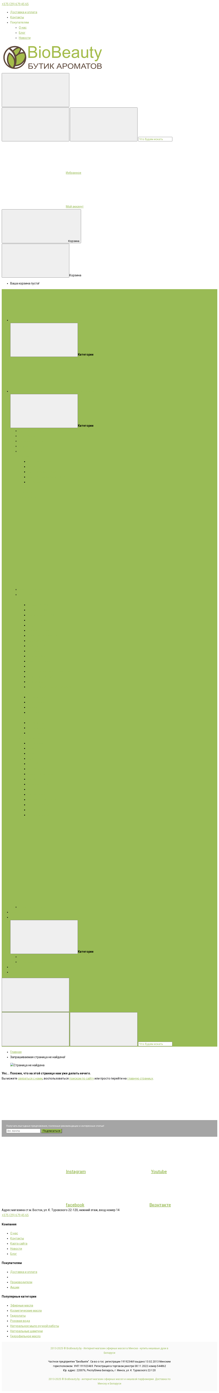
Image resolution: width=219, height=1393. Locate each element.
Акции (14, 917)
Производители (21, 1282)
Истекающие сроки (32, 962)
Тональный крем (39, 794)
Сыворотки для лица (42, 615)
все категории (84, 391)
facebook (75, 1204)
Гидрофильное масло (25, 1336)
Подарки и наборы (32, 430)
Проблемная (36, 482)
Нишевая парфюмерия (35, 589)
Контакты (17, 17)
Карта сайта (18, 1243)
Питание (33, 651)
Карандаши (35, 743)
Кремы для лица (39, 604)
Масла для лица (38, 620)
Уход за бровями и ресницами (48, 671)
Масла (23, 738)
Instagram (76, 1171)
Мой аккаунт (75, 206)
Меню (78, 320)
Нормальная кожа (40, 461)
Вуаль (31, 779)
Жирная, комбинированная (46, 477)
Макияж (34, 738)
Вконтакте (160, 1204)
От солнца (34, 712)
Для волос (26, 492)
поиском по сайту (81, 1078)
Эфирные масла (30, 436)
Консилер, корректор (42, 799)
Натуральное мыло (32, 451)
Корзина (73, 241)
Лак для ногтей (38, 809)
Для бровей (35, 768)
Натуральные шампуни (26, 1331)
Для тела (25, 487)
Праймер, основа (39, 784)
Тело (22, 692)
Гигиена (32, 707)
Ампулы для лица (39, 630)
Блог (22, 32)
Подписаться (51, 1130)
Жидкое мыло (28, 497)
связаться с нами (30, 1078)
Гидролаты (26, 446)
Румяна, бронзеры (40, 774)
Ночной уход (36, 681)
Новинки (16, 967)
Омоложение (36, 640)
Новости (25, 38)
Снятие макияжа (39, 804)
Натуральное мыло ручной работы (34, 1326)
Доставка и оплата (23, 12)
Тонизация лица (38, 645)
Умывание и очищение (43, 635)
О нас (23, 27)
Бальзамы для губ (40, 676)
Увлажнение (36, 656)
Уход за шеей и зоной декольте (49, 686)
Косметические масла (34, 441)
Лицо (22, 599)
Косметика (26, 594)
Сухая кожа (35, 466)
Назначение (35, 702)
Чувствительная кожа (42, 471)
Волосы (24, 717)
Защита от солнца (40, 661)
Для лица (26, 456)
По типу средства (39, 697)
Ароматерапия (20, 972)
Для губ (32, 763)
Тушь (31, 753)
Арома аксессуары (32, 907)
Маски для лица (38, 610)
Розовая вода (20, 1321)
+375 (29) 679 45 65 (15, 4)
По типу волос (37, 727)
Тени (30, 748)
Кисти (31, 789)
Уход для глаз (37, 666)
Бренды (15, 912)
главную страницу (140, 1078)
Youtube (159, 1171)
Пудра (31, 758)
